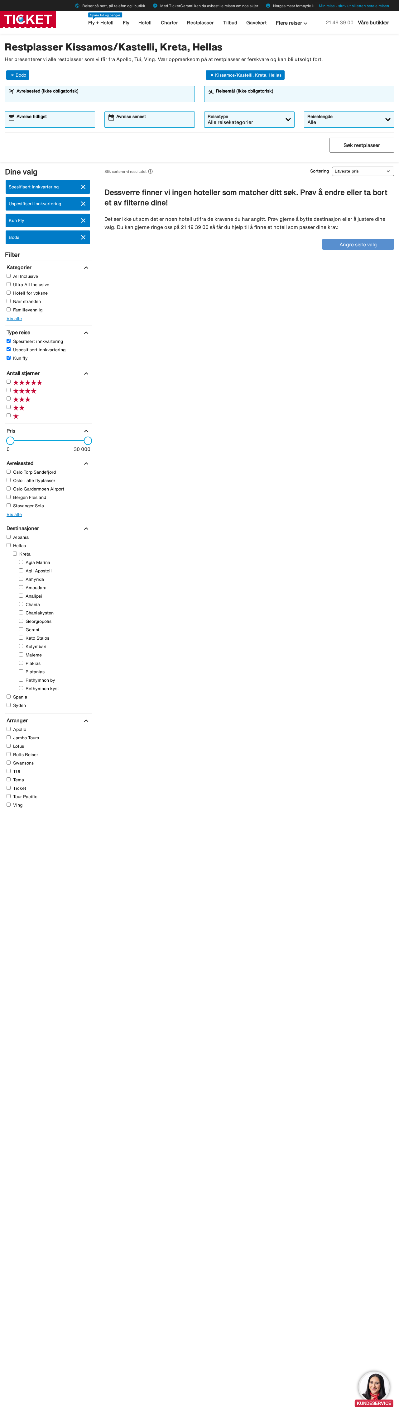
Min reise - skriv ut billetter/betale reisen (354, 6)
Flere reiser (292, 23)
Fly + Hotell (100, 22)
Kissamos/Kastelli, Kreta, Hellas (248, 75)
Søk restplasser (362, 145)
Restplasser (200, 22)
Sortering (319, 171)
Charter (169, 22)
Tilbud (230, 22)
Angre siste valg (358, 244)
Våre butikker (373, 22)
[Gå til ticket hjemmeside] (28, 19)
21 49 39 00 (340, 22)
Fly (126, 22)
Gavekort (256, 22)
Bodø (21, 75)
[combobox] (103, 97)
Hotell (144, 22)
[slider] (8, 440)
